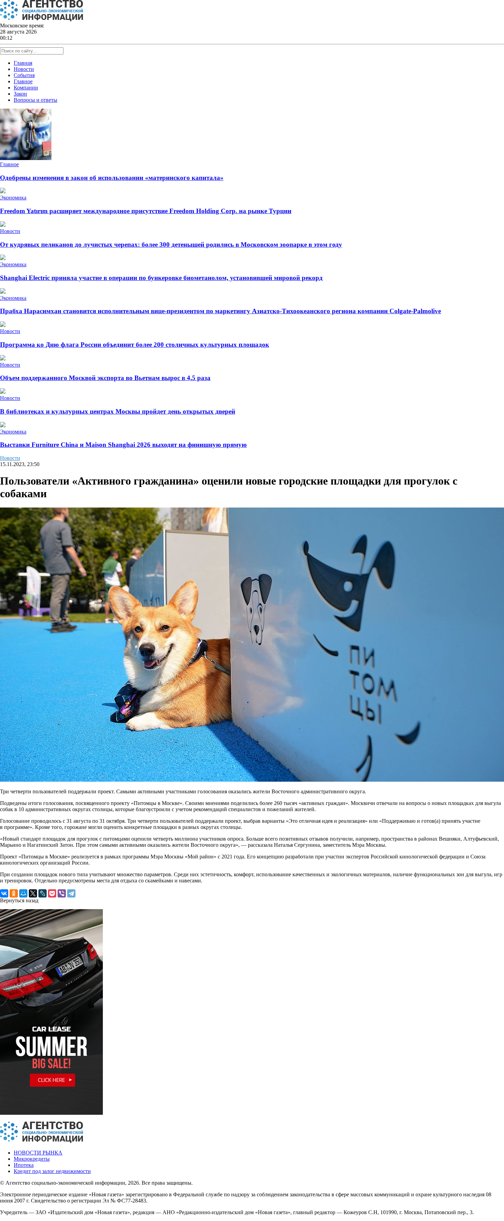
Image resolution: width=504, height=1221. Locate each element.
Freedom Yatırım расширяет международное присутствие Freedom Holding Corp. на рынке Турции (145, 211)
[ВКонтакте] (4, 893)
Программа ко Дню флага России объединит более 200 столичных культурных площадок (134, 344)
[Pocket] (52, 893)
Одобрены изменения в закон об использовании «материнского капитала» (112, 177)
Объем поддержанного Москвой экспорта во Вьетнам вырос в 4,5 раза (105, 377)
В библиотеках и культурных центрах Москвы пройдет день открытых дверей (117, 411)
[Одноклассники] (14, 893)
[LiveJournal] (42, 893)
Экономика (13, 197)
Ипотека (24, 1165)
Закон (20, 94)
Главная (23, 63)
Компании (26, 87)
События (24, 75)
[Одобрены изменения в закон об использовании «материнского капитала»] (25, 158)
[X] (33, 893)
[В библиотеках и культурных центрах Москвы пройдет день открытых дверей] (2, 392)
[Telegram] (71, 893)
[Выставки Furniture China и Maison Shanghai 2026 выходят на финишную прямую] (2, 425)
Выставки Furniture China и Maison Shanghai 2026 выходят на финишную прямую (123, 444)
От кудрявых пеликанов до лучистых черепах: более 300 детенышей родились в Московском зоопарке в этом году (171, 244)
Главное (23, 81)
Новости (24, 69)
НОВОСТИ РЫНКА (38, 1153)
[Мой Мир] (23, 893)
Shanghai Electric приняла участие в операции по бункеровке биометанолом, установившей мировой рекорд (161, 277)
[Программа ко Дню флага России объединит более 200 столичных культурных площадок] (2, 325)
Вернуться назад (19, 900)
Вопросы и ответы (35, 100)
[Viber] (62, 893)
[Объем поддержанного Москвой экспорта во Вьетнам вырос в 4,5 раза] (2, 359)
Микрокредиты (32, 1159)
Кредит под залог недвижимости (52, 1171)
